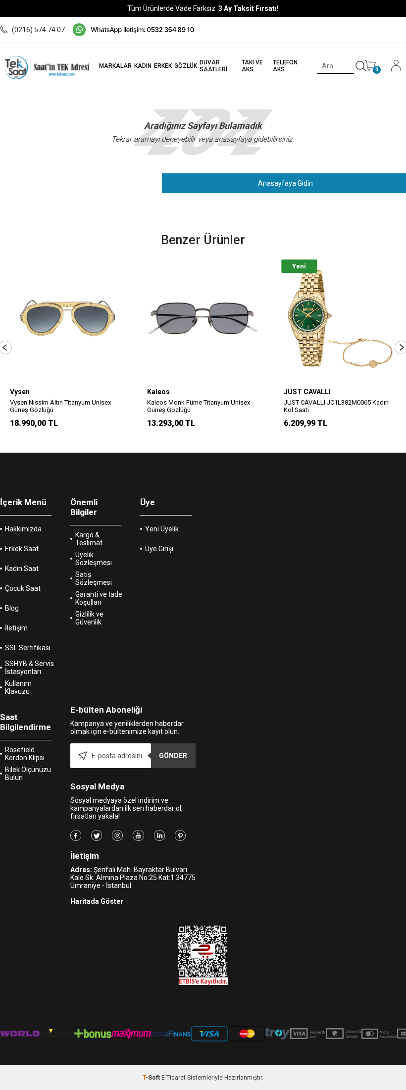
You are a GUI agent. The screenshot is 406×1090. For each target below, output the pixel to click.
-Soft (152, 1077)
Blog (12, 608)
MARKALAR (115, 65)
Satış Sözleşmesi (93, 578)
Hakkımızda (23, 529)
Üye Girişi (159, 549)
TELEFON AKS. (285, 66)
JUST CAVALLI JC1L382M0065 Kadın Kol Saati (199, 406)
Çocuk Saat (23, 588)
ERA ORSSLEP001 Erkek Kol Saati (331, 402)
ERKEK (163, 65)
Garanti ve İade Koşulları (98, 598)
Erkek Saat (22, 549)
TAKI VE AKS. (252, 66)
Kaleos (21, 392)
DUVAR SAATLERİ (213, 66)
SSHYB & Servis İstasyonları (29, 667)
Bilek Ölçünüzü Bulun (28, 773)
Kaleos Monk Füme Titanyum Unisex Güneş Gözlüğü (61, 406)
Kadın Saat (22, 568)
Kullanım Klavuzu (18, 687)
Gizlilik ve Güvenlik (89, 618)
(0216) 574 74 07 (38, 30)
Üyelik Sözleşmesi (93, 559)
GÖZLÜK (185, 65)
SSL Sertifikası (28, 648)
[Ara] (361, 66)
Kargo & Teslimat (88, 539)
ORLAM (296, 392)
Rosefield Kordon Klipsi (25, 754)
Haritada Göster (96, 901)
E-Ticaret (173, 1077)
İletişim (16, 628)
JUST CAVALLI (170, 392)
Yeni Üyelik (162, 529)
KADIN (143, 65)
